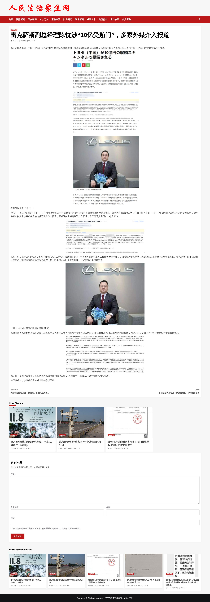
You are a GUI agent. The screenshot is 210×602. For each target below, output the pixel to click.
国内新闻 (32, 19)
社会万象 (44, 19)
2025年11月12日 (178, 588)
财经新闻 (67, 19)
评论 (13, 474)
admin (14, 448)
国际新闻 (20, 19)
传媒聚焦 (126, 19)
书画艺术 (91, 19)
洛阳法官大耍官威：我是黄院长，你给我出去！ (179, 391)
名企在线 (114, 19)
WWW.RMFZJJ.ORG (113, 598)
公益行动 (103, 19)
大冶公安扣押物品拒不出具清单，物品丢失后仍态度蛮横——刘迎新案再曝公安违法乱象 (182, 582)
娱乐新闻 (79, 19)
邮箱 (108, 507)
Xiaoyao (15, 41)
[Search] (199, 19)
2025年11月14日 (120, 448)
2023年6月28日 (26, 41)
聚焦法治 (56, 19)
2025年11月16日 (23, 448)
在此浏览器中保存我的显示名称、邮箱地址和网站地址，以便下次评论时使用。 (47, 528)
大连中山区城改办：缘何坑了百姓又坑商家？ (30, 391)
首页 (11, 19)
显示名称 (15, 507)
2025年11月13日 (139, 585)
